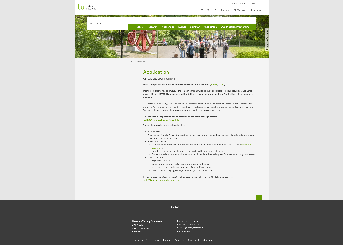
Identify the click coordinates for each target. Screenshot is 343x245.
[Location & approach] (202, 10)
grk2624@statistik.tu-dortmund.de (161, 180)
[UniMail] (214, 10)
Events (182, 26)
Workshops (167, 26)
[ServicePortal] (208, 10)
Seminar (195, 26)
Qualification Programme (235, 26)
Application (210, 26)
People (139, 26)
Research (152, 26)
